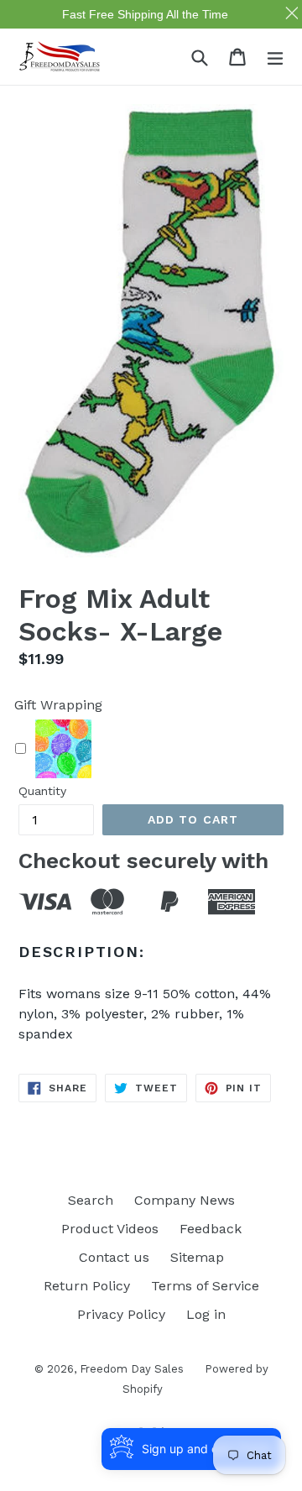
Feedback (211, 1229)
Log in (206, 1314)
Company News (184, 1200)
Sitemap (197, 1257)
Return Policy (87, 1286)
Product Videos (110, 1229)
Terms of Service (205, 1286)
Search (90, 1200)
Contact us (114, 1257)
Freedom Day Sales (132, 1369)
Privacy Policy (121, 1314)
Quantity (42, 791)
